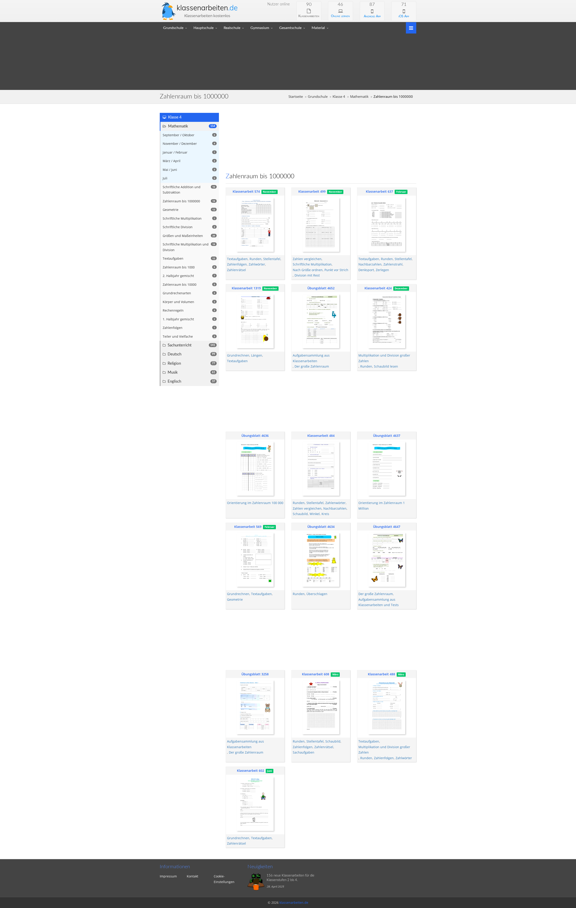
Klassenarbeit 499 (312, 191)
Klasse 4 (339, 96)
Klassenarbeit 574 (246, 191)
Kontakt (192, 876)
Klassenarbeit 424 (378, 288)
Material (318, 28)
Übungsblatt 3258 (255, 674)
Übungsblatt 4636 (255, 435)
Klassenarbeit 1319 (246, 288)
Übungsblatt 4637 (386, 435)
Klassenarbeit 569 (247, 526)
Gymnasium (259, 28)
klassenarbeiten (207, 7)
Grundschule (173, 28)
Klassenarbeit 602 (250, 770)
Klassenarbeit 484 (321, 435)
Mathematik (359, 96)
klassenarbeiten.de (293, 902)
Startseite (295, 96)
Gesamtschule (290, 28)
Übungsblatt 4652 (321, 288)
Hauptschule (204, 28)
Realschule (232, 28)
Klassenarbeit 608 (315, 674)
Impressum (168, 876)
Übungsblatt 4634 (321, 526)
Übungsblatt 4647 (386, 526)
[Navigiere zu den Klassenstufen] (409, 27)
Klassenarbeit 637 (379, 191)
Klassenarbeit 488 (381, 674)
